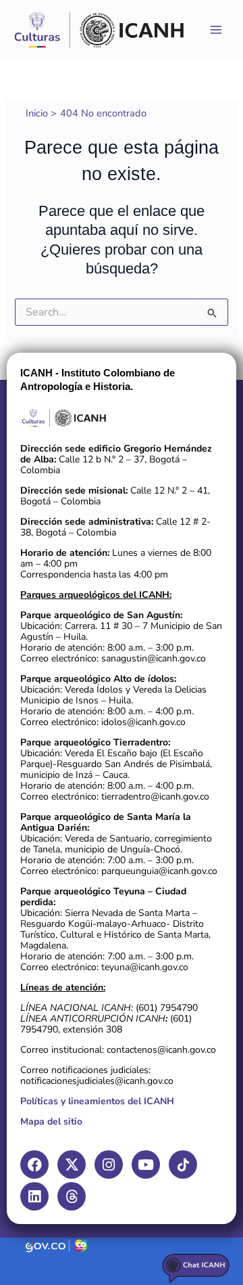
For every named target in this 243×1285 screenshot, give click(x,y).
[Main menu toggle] (216, 30)
